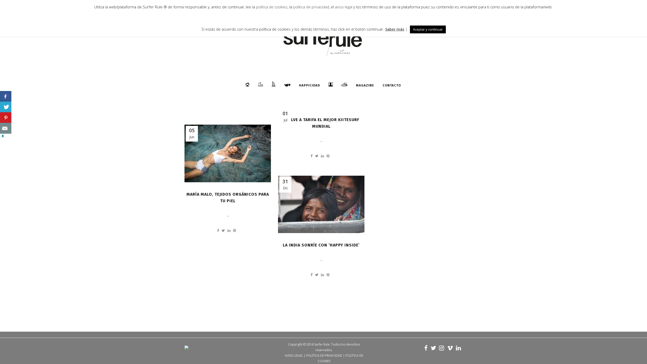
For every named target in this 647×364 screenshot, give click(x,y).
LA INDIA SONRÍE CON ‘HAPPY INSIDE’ (321, 245)
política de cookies (272, 6)
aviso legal (343, 6)
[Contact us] (5, 128)
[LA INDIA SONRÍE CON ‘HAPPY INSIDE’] (321, 204)
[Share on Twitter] (316, 155)
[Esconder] (2, 137)
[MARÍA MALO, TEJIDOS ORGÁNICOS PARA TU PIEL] (227, 153)
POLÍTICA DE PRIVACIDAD (324, 355)
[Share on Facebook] (312, 155)
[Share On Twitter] (5, 107)
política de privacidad (310, 6)
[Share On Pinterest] (5, 117)
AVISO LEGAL (294, 355)
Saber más (394, 29)
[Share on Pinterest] (328, 155)
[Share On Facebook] (5, 96)
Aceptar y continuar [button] (428, 29)
